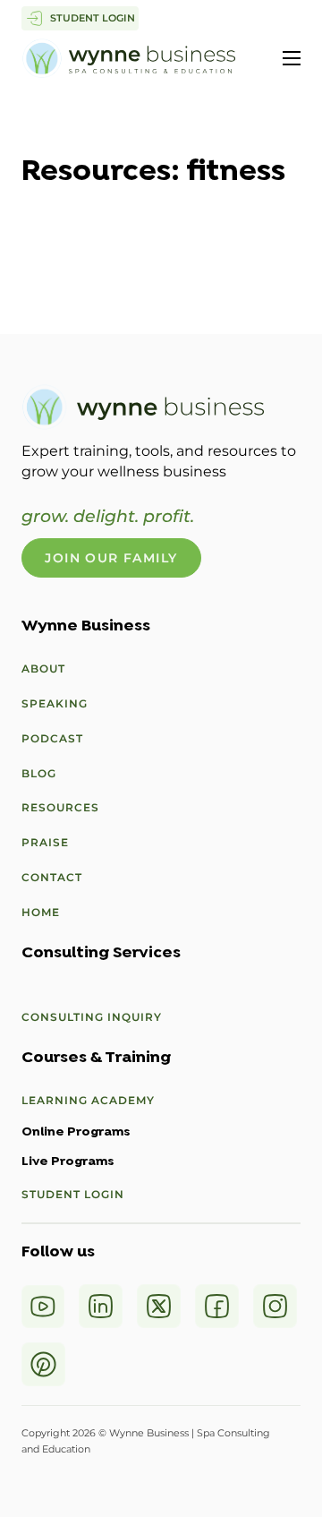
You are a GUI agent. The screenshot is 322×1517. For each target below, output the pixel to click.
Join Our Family (111, 558)
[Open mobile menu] (292, 58)
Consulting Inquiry (91, 1017)
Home (40, 912)
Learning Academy (88, 1100)
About (43, 668)
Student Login (72, 1194)
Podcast (52, 738)
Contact (51, 877)
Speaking (54, 703)
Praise (45, 842)
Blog (38, 773)
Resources (60, 807)
